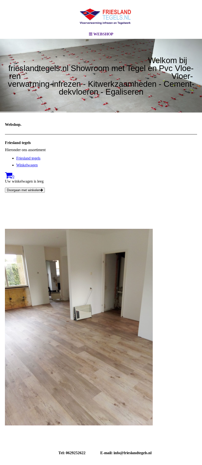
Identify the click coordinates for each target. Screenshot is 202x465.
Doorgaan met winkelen (23, 190)
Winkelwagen (27, 165)
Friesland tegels (28, 158)
